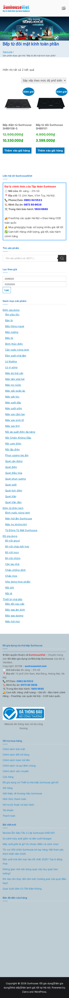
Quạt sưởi (11, 484)
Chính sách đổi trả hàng (16, 754)
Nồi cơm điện (13, 443)
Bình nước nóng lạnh (17, 512)
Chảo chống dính (15, 570)
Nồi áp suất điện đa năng (20, 431)
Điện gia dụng (11, 310)
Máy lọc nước (13, 385)
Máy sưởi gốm (13, 408)
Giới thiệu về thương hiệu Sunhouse (22, 793)
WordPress (40, 991)
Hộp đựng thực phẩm (17, 581)
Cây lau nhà (12, 564)
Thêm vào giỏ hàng (17, 150)
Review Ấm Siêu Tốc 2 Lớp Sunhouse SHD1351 (29, 832)
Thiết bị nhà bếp (12, 599)
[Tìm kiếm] (62, 258)
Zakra (25, 991)
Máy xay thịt (12, 426)
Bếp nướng (11, 332)
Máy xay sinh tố (14, 420)
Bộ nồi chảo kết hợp (17, 546)
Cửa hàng (8, 776)
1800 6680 (41, 209)
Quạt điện (11, 467)
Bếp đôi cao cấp (14, 603)
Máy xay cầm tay (15, 414)
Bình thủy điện (14, 343)
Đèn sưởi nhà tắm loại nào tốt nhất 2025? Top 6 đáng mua (32, 861)
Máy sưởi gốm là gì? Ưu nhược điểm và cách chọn (30, 844)
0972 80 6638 (32, 204)
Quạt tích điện (13, 490)
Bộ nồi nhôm (12, 558)
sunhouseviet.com (35, 666)
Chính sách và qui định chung (19, 765)
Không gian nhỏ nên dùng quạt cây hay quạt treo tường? (30, 871)
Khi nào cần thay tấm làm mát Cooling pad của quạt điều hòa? (34, 881)
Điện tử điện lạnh (13, 508)
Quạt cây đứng (13, 461)
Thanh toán (9, 815)
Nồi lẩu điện (12, 449)
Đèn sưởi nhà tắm (15, 355)
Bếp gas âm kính (15, 609)
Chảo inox (11, 575)
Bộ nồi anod (12, 540)
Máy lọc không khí (16, 524)
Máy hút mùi (12, 621)
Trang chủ (7, 52)
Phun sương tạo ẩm (16, 455)
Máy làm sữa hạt (14, 379)
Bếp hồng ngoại (14, 326)
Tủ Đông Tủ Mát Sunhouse (21, 530)
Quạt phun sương (15, 478)
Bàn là (9, 320)
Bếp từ (9, 338)
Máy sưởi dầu (13, 402)
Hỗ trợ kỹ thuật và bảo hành (18, 804)
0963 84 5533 (32, 200)
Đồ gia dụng (10, 536)
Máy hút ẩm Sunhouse (18, 518)
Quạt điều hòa (13, 473)
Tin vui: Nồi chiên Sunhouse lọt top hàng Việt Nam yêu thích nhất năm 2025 (33, 851)
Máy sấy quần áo (15, 390)
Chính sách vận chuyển (16, 771)
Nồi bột (9, 587)
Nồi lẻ (8, 593)
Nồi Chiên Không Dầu (18, 437)
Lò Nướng (11, 361)
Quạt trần (10, 496)
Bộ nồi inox (12, 552)
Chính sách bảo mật (14, 749)
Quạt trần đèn (13, 502)
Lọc (7, 290)
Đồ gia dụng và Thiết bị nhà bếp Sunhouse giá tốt (30, 782)
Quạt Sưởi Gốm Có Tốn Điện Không (22, 888)
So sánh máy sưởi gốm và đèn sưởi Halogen (27, 838)
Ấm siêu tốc (12, 314)
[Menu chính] (63, 8)
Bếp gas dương (14, 615)
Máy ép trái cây (14, 373)
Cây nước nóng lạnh (17, 349)
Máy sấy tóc (12, 396)
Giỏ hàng (8, 787)
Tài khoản (8, 810)
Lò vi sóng (11, 367)
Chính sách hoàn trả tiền (16, 760)
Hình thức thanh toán (14, 799)
